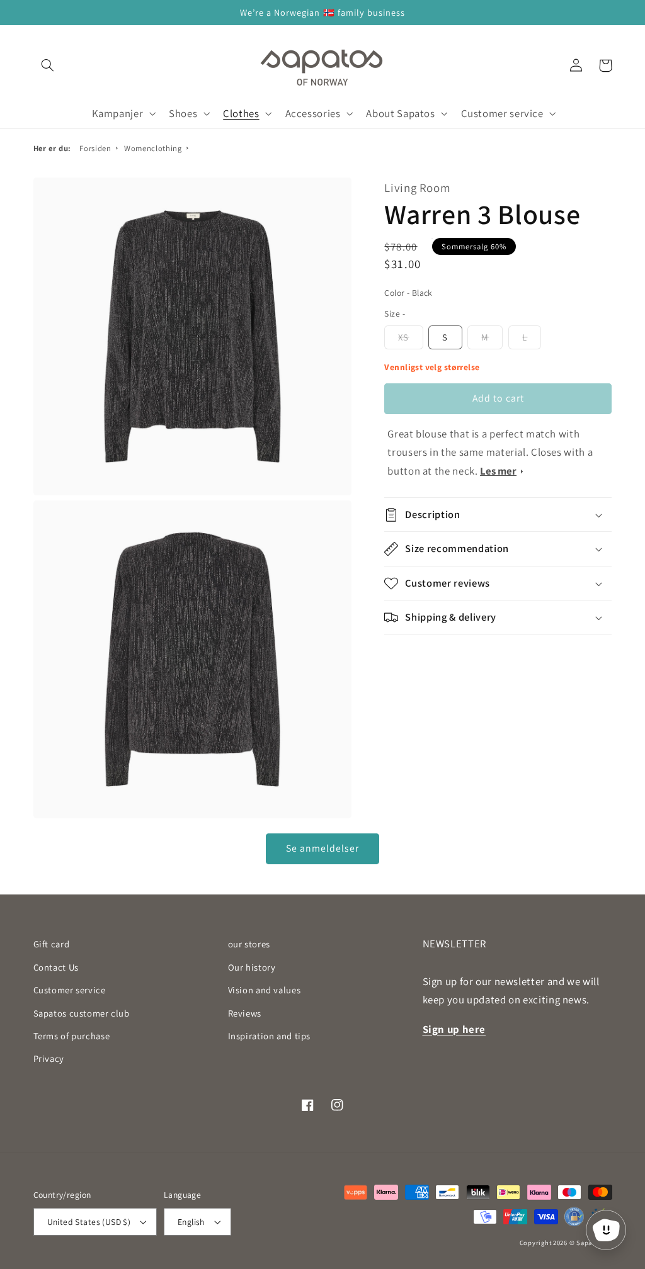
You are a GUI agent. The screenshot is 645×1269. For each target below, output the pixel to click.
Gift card (51, 944)
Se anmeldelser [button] (323, 848)
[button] (47, 65)
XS (403, 337)
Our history (252, 967)
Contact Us (56, 967)
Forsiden (95, 148)
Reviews (244, 1013)
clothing (152, 148)
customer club (81, 1013)
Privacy (48, 1058)
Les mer (498, 471)
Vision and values (264, 990)
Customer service (69, 990)
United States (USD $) (89, 1221)
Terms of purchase (71, 1036)
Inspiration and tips (269, 1036)
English (191, 1221)
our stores (249, 944)
